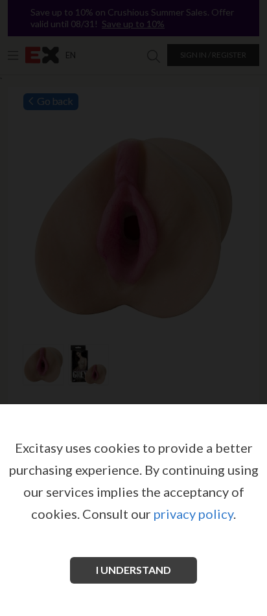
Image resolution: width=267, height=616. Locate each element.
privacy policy (193, 513)
